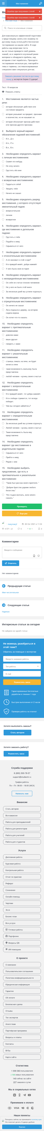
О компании (11, 964)
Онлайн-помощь (13, 896)
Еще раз (23, 513)
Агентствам (11, 1024)
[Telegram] (24, 1095)
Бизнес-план (11, 916)
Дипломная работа (14, 857)
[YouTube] (29, 1095)
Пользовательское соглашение (19, 971)
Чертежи (9, 903)
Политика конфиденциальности (20, 977)
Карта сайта (11, 1057)
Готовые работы (15, 929)
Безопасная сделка (14, 1004)
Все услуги (10, 923)
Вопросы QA (13, 942)
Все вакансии (11, 815)
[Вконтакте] (14, 1095)
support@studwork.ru (22, 776)
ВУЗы (8, 1050)
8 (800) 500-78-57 (22, 773)
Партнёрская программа (16, 1030)
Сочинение (10, 890)
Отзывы (9, 1010)
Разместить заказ (22, 682)
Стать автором (17, 732)
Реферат (9, 883)
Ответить (12, 563)
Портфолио (13, 936)
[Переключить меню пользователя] (3, 3)
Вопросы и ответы (14, 1037)
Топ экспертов (12, 1017)
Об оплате (10, 997)
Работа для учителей (15, 835)
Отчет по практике (14, 876)
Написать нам (22, 793)
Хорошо (22, 1127)
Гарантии (10, 991)
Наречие (5, 611)
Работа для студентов (15, 841)
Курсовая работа (13, 863)
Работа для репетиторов (16, 828)
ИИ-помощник (14, 949)
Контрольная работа (14, 870)
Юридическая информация (18, 984)
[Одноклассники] (19, 1095)
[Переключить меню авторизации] (40, 3)
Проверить (22, 506)
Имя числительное (10, 592)
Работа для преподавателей (18, 822)
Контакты (10, 1043)
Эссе (8, 909)
